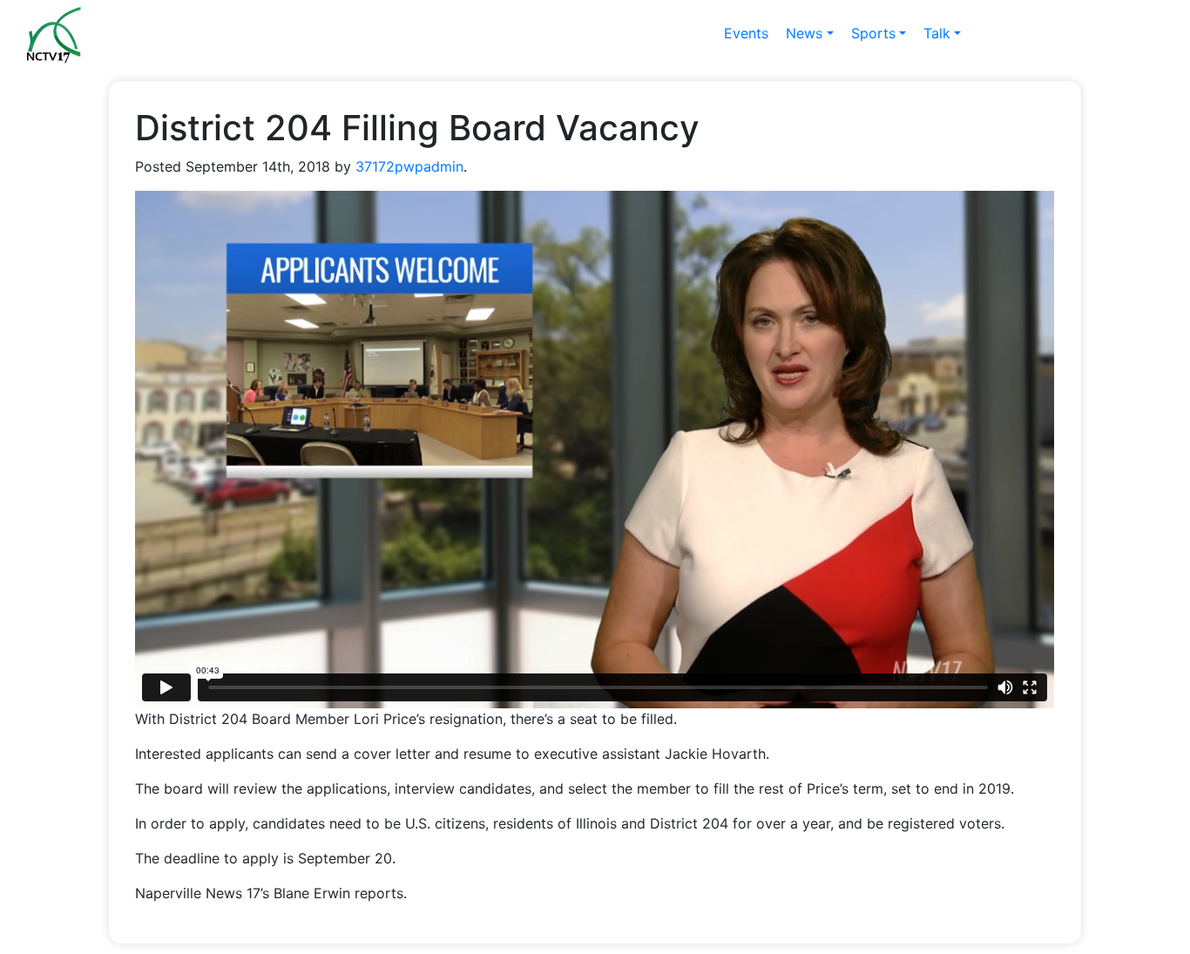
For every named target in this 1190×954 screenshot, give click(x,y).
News (804, 33)
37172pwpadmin (409, 166)
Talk (936, 33)
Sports (873, 33)
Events (746, 33)
